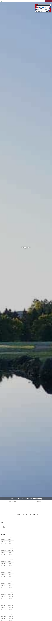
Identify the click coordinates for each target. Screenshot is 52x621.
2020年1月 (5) (10, 614)
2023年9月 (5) (10, 565)
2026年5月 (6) (10, 539)
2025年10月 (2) (10, 543)
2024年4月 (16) (3, 561)
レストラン (3, 527)
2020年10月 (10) (3, 605)
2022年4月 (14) (3, 585)
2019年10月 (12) (3, 618)
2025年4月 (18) (10, 550)
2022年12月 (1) (3, 576)
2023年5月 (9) (10, 570)
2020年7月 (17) (10, 607)
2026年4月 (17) (3, 541)
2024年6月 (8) (3, 559)
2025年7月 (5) (3, 548)
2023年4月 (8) (3, 572)
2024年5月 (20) (10, 559)
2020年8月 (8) (3, 607)
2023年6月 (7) (3, 570)
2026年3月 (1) (10, 541)
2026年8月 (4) (3, 537)
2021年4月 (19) (3, 598)
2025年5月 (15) (3, 550)
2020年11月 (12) (10, 603)
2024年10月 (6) (3, 554)
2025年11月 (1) (3, 543)
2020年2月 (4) (3, 614)
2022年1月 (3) (10, 587)
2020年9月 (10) (10, 605)
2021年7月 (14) (10, 594)
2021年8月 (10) (3, 594)
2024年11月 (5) (10, 552)
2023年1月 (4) (10, 574)
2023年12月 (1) (3, 563)
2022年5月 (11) (10, 583)
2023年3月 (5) (10, 572)
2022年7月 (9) (10, 581)
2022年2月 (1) (3, 587)
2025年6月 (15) (10, 548)
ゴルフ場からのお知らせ (38, 502)
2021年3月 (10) (10, 598)
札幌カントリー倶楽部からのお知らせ (13, 502)
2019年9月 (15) (10, 618)
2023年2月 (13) (3, 574)
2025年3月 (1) (3, 552)
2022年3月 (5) (10, 585)
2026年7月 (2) (10, 537)
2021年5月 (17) (10, 596)
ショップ (2, 526)
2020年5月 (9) (10, 609)
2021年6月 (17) (3, 596)
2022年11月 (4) (10, 576)
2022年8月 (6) (3, 581)
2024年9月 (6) (10, 554)
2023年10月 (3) (3, 565)
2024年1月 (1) (10, 561)
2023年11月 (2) (10, 563)
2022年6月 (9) (3, 583)
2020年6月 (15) (3, 609)
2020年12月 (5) (3, 603)
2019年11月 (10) (10, 616)
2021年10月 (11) (3, 592)
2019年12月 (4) (3, 616)
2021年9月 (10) (10, 592)
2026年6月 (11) (3, 539)
